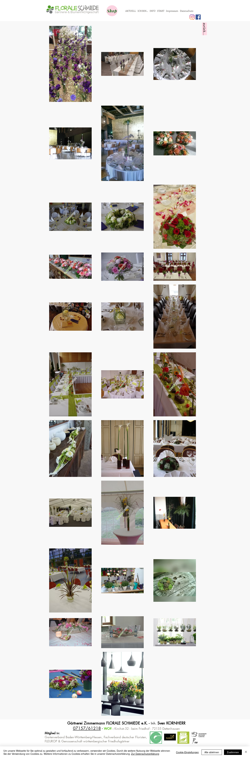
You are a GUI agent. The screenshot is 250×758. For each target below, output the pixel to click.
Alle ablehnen (211, 752)
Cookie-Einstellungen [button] (187, 752)
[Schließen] (246, 752)
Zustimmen (233, 752)
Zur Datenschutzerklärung (145, 753)
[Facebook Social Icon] (198, 17)
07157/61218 (87, 728)
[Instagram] (192, 17)
